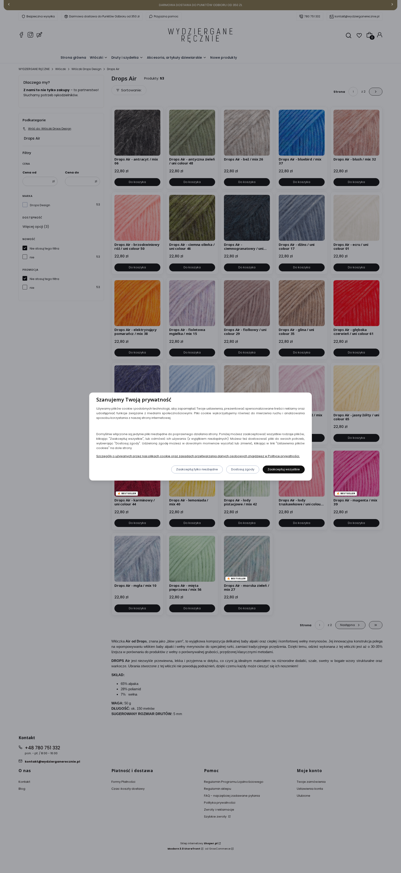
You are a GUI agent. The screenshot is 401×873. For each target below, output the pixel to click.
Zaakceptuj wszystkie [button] (284, 469)
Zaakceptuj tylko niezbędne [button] (197, 469)
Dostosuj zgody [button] (242, 469)
